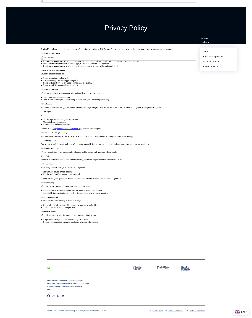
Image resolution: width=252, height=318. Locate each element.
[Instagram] (53, 295)
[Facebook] (48, 295)
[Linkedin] (62, 295)
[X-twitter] (58, 295)
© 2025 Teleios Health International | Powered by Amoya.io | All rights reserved (76, 311)
